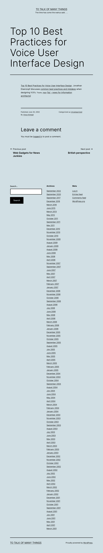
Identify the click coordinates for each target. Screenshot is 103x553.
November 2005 (53, 336)
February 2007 (53, 284)
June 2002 (51, 477)
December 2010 (53, 229)
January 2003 (52, 453)
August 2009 (52, 243)
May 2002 (51, 480)
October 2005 (53, 339)
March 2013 (52, 212)
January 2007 (52, 287)
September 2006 (54, 301)
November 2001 (53, 501)
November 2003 (53, 418)
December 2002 (53, 456)
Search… (14, 186)
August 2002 (52, 470)
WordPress (87, 543)
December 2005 (53, 332)
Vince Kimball (28, 115)
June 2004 (51, 394)
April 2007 (51, 277)
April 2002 (51, 484)
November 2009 (53, 239)
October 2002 (53, 463)
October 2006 (53, 298)
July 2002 (51, 473)
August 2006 (52, 305)
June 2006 (51, 312)
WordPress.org (78, 201)
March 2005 (52, 363)
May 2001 (51, 522)
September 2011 (53, 222)
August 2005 (52, 346)
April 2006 (51, 318)
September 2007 (54, 267)
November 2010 (53, 232)
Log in (75, 191)
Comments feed (79, 198)
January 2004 (52, 411)
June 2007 (51, 270)
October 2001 (52, 504)
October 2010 (52, 236)
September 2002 (54, 467)
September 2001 (54, 508)
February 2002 (53, 491)
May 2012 (51, 215)
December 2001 (53, 498)
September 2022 (54, 191)
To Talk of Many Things (51, 9)
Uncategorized (76, 112)
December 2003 (53, 415)
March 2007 (52, 280)
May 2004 (51, 398)
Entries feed (77, 194)
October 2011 (52, 218)
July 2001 (51, 515)
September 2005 (54, 342)
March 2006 (52, 322)
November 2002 (53, 460)
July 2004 (51, 391)
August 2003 (52, 429)
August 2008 (52, 249)
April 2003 (51, 442)
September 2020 (54, 194)
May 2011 (51, 225)
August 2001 (52, 511)
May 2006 (51, 315)
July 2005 (51, 349)
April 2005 (51, 360)
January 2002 (52, 494)
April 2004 (51, 401)
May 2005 (51, 356)
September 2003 (54, 425)
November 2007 (53, 263)
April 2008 (51, 260)
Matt (45, 93)
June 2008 (51, 253)
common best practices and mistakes (58, 89)
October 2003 (53, 422)
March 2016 (52, 205)
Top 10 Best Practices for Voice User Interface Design (46, 85)
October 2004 (53, 380)
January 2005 (52, 370)
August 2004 (52, 387)
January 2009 (52, 246)
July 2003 (51, 432)
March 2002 (52, 487)
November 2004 (54, 377)
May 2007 (51, 274)
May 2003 (51, 439)
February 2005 (53, 367)
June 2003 (51, 435)
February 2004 (53, 408)
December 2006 (53, 291)
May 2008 (51, 256)
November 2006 (53, 294)
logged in (37, 136)
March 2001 (52, 529)
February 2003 (53, 449)
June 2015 (51, 208)
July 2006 (51, 308)
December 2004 (53, 373)
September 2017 (53, 198)
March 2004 (52, 405)
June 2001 (51, 518)
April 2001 (51, 525)
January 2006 (52, 329)
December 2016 (53, 201)
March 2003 (52, 446)
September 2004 (54, 384)
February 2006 (53, 325)
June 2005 (51, 353)
